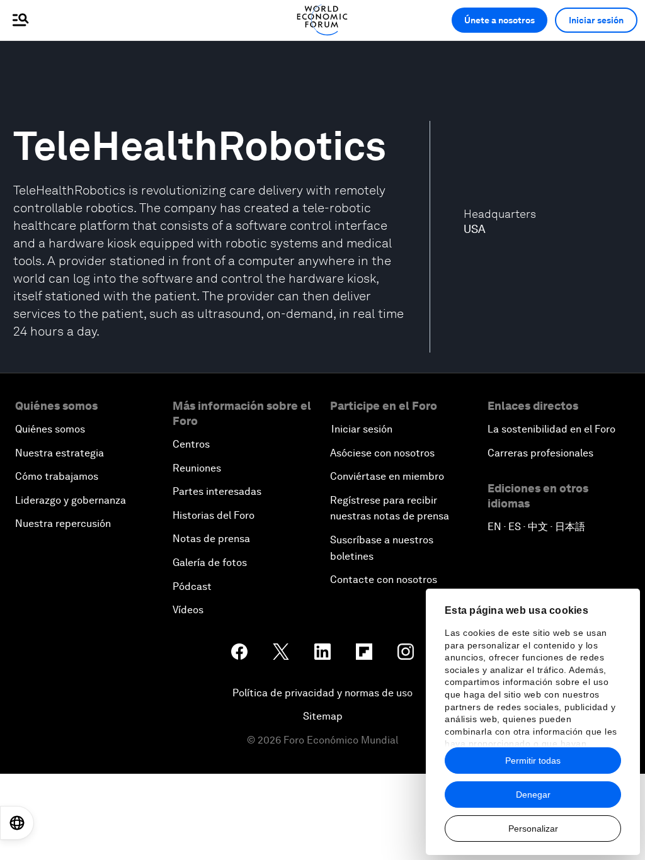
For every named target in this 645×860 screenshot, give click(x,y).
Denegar (533, 794)
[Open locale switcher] (17, 822)
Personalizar (533, 828)
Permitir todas (533, 760)
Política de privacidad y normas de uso (322, 693)
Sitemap (323, 716)
